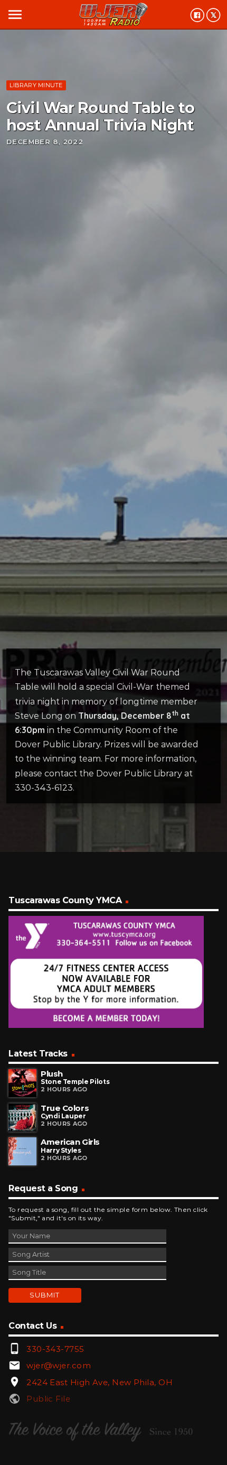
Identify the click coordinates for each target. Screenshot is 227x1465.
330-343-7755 (55, 1349)
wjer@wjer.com (58, 1365)
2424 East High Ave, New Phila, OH (99, 1382)
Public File (48, 1399)
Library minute (36, 85)
